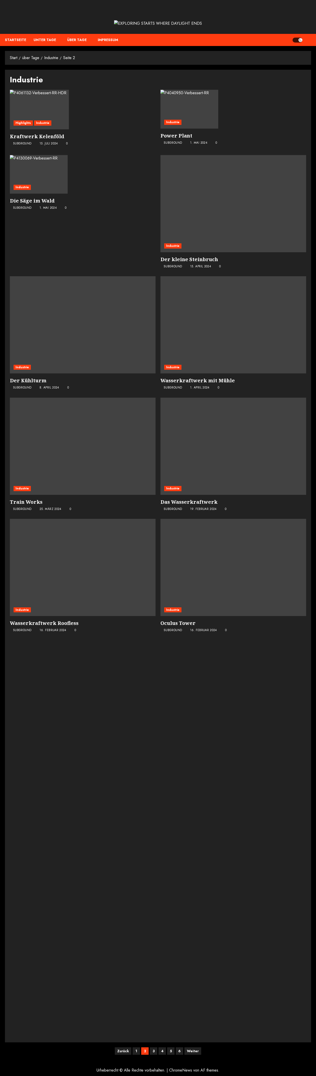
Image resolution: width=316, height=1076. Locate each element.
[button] (308, 40)
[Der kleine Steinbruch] (233, 203)
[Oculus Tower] (233, 567)
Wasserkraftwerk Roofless (44, 623)
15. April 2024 (200, 267)
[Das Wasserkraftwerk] (233, 446)
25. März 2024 (50, 509)
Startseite (15, 39)
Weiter (193, 1051)
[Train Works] (83, 446)
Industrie (42, 123)
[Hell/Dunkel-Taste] (297, 40)
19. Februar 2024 (203, 509)
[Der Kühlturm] (83, 324)
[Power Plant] (189, 109)
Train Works (26, 502)
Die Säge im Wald (32, 200)
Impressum (108, 39)
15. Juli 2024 (49, 144)
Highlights (23, 123)
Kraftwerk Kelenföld (37, 136)
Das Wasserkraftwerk (188, 502)
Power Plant (176, 135)
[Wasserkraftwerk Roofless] (83, 567)
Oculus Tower (178, 623)
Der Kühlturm (28, 380)
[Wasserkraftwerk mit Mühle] (233, 324)
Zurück (123, 1051)
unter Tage (45, 39)
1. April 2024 (200, 388)
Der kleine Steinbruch (189, 259)
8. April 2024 (49, 388)
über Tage (77, 39)
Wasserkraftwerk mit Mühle (197, 380)
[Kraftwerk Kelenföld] (39, 109)
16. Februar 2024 (53, 630)
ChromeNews (180, 1070)
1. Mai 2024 (198, 143)
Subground (22, 144)
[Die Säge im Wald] (39, 174)
